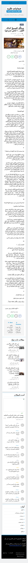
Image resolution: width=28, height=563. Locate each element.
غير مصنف (20, 522)
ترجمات (17, 430)
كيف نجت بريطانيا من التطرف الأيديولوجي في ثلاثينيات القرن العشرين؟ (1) (12, 500)
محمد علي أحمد (13, 363)
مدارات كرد (14, 377)
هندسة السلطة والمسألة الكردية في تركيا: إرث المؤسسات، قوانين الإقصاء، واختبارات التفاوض (12, 371)
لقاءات (17, 467)
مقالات (21, 24)
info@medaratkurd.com (15, 545)
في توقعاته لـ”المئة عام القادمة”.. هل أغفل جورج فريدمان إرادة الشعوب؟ (13, 441)
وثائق (22, 531)
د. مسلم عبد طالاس (12, 350)
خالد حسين (19, 33)
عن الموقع (11, 2)
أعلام (22, 413)
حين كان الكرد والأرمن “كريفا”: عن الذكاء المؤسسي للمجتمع (13, 345)
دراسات (17, 482)
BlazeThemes (20, 556)
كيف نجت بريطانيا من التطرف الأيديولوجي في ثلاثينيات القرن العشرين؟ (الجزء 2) (12, 493)
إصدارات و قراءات (19, 513)
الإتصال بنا (16, 2)
